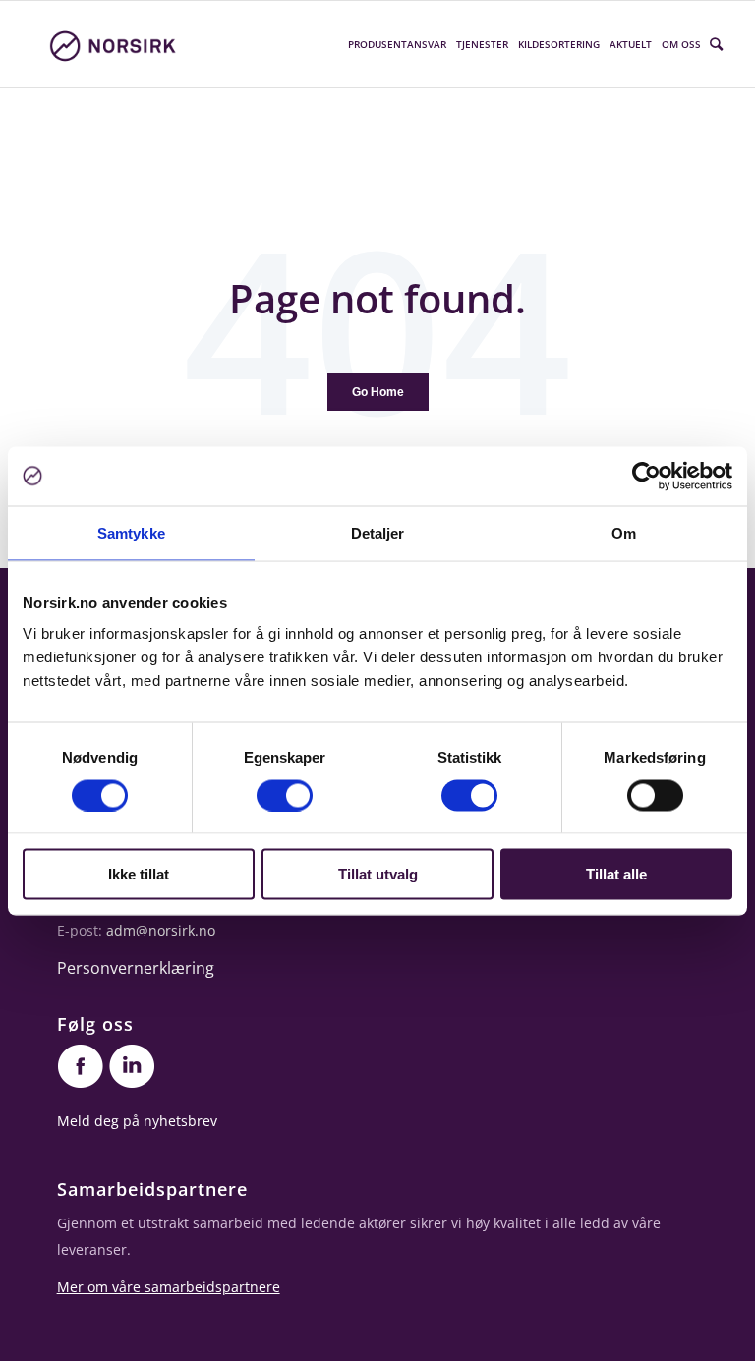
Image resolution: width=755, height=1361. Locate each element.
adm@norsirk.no (160, 930)
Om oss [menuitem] (681, 44)
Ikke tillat (138, 874)
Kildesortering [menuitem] (559, 44)
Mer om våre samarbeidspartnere (168, 1286)
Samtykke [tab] (131, 532)
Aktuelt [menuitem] (631, 44)
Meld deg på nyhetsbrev (137, 1120)
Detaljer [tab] (378, 532)
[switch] (285, 795)
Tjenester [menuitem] (482, 44)
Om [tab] (623, 532)
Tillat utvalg (378, 874)
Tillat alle (616, 874)
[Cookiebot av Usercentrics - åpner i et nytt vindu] (646, 475)
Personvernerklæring (135, 968)
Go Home (378, 392)
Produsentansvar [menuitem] (397, 44)
